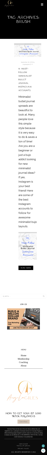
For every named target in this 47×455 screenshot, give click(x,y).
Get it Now (23, 422)
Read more (26, 268)
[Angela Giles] (9, 4)
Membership (23, 359)
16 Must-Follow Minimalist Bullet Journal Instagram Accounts (25, 79)
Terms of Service (23, 446)
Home (23, 355)
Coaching (23, 362)
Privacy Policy (23, 448)
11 (32, 64)
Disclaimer (23, 444)
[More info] (41, 4)
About (23, 365)
